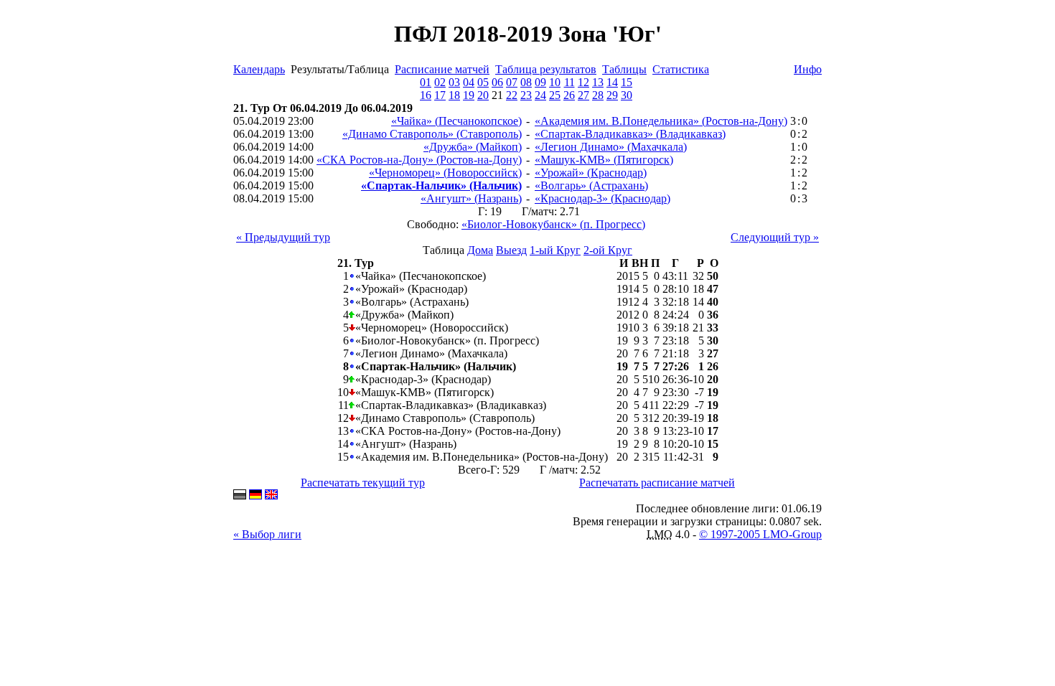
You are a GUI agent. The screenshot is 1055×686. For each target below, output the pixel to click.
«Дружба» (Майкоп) (472, 147)
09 (540, 82)
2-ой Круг (607, 250)
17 (440, 95)
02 (440, 82)
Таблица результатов (545, 69)
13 (598, 82)
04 (468, 82)
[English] (271, 495)
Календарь (259, 69)
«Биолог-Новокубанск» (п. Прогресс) (553, 224)
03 (454, 82)
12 (583, 82)
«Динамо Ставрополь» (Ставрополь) (432, 134)
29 (612, 95)
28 (598, 95)
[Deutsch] (255, 495)
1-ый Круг (555, 250)
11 (569, 82)
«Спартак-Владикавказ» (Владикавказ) (630, 134)
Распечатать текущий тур (363, 482)
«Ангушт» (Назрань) (471, 198)
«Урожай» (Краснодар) (591, 172)
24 (540, 95)
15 (626, 82)
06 (497, 82)
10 (555, 82)
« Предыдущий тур (283, 237)
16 (425, 95)
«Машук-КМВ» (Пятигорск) (604, 160)
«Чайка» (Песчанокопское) (456, 121)
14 (612, 82)
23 (526, 95)
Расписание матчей (442, 69)
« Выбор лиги (267, 534)
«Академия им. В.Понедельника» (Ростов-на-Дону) (661, 121)
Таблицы (624, 69)
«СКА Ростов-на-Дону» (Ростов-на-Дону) (419, 160)
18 (454, 95)
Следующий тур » (775, 237)
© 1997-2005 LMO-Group (760, 534)
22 (511, 95)
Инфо (808, 69)
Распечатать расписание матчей (657, 482)
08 (526, 82)
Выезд (511, 250)
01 (425, 82)
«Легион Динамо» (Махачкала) (611, 147)
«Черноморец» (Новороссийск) (445, 172)
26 (569, 95)
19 (468, 95)
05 (483, 82)
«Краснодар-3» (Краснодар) (602, 198)
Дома (480, 250)
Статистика (680, 69)
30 (626, 95)
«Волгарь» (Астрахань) (591, 185)
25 (555, 95)
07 (511, 82)
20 (483, 95)
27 (583, 95)
